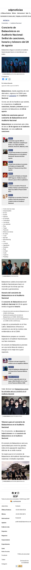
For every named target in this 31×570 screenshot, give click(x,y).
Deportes (4, 531)
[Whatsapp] (9, 79)
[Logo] (15, 10)
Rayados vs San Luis (8, 16)
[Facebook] (3, 79)
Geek (3, 548)
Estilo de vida (5, 527)
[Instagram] (18, 493)
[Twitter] (6, 79)
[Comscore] (15, 501)
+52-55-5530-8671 (20, 514)
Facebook (4, 555)
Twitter (3, 559)
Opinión (28, 13)
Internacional (21, 13)
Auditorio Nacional (15, 23)
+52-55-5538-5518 (20, 509)
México (14, 13)
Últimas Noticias (6, 13)
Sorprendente (6, 540)
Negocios (4, 535)
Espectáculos (6, 544)
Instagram (4, 564)
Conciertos (5, 23)
